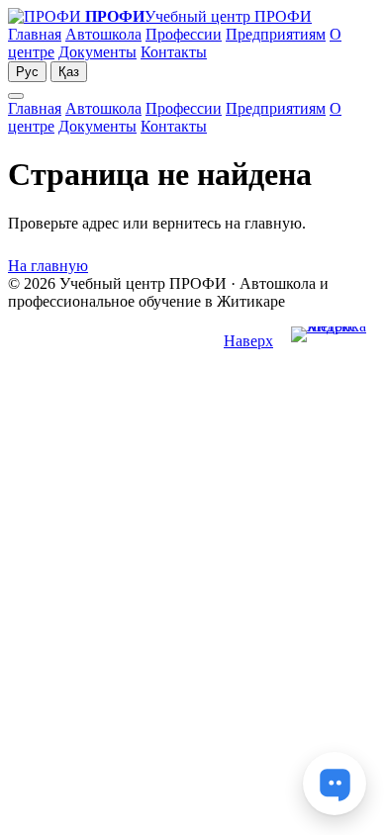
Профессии (183, 34)
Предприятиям (276, 34)
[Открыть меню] (16, 96)
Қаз (68, 71)
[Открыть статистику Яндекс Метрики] (334, 341)
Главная (34, 34)
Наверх (248, 340)
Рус (27, 71)
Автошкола (103, 34)
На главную (48, 265)
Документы (97, 52)
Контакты (174, 52)
